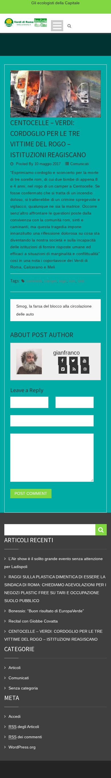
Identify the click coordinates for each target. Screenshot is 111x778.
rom (72, 281)
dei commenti (25, 737)
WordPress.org (22, 747)
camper (50, 281)
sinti (81, 281)
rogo (62, 281)
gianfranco (66, 353)
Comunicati (79, 164)
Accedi (14, 716)
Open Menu (57, 25)
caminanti (34, 281)
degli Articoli (24, 726)
